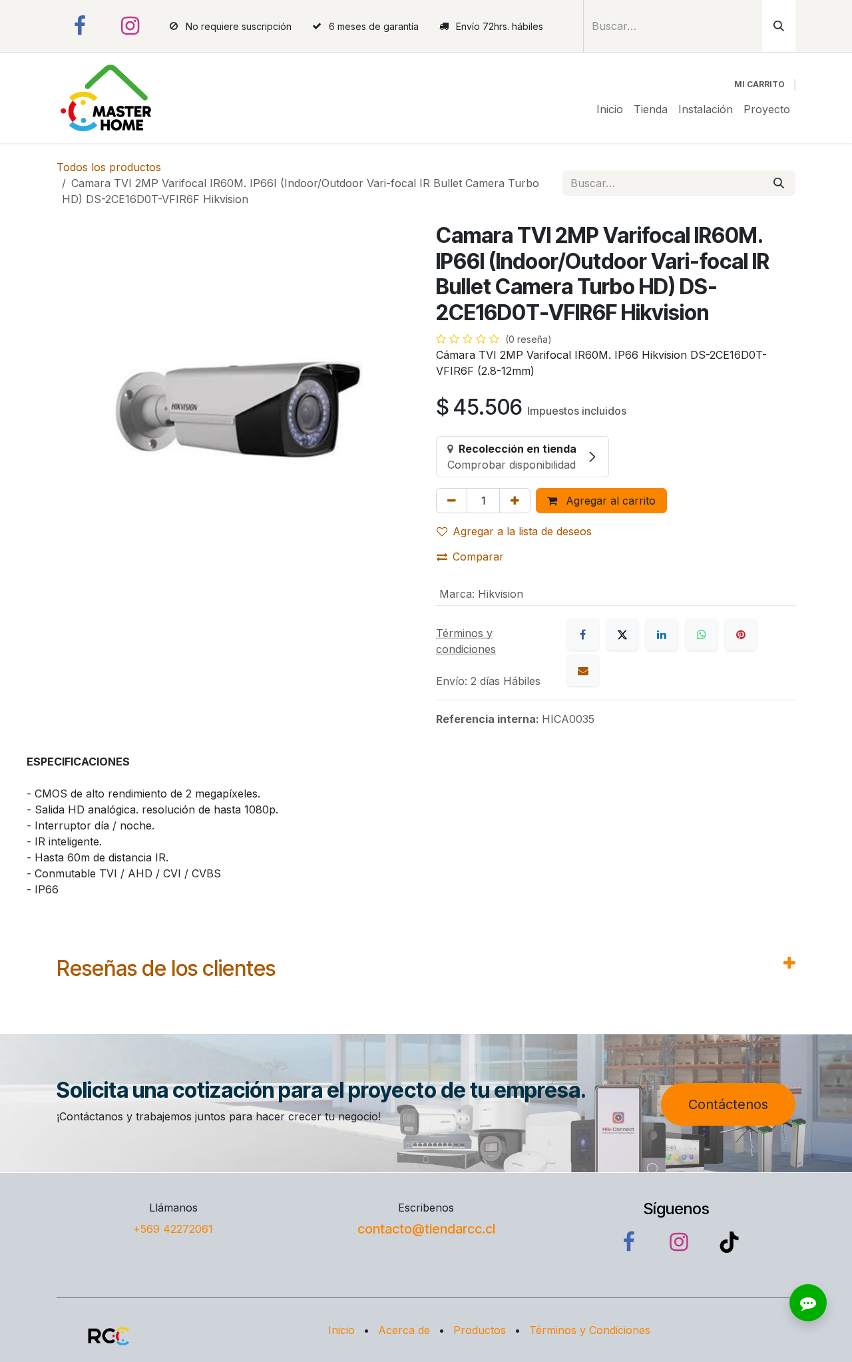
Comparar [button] (478, 556)
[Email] (583, 670)
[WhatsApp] (702, 634)
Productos (479, 1330)
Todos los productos (109, 167)
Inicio (341, 1330)
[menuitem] (609, 109)
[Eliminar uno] (451, 500)
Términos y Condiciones (589, 1330)
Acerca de (404, 1330)
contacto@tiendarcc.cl (426, 1229)
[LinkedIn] (662, 634)
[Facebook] (80, 26)
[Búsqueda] (778, 26)
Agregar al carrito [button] (609, 500)
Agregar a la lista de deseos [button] (522, 531)
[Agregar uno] (515, 500)
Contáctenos (728, 1104)
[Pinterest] (741, 634)
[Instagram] (130, 26)
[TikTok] (729, 1242)
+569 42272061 (173, 1229)
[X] (622, 634)
